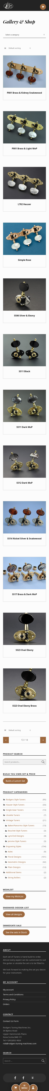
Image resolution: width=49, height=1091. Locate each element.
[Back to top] (32, 1078)
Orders (6, 1004)
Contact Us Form (11, 1021)
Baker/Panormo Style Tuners (21, 825)
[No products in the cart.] (43, 7)
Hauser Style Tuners (15, 804)
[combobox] (24, 34)
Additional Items (13, 872)
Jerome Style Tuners (17, 841)
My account (8, 989)
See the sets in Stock (16, 932)
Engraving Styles (13, 846)
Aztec (10, 851)
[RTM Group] (15, 1078)
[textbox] (24, 35)
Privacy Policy (9, 999)
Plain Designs (14, 867)
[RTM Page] (23, 1078)
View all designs (14, 914)
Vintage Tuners (13, 820)
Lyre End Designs (16, 836)
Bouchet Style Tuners (17, 830)
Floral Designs (14, 856)
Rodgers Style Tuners (15, 799)
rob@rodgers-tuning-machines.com (19, 1043)
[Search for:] (24, 1061)
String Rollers (14, 877)
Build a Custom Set (15, 780)
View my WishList (14, 896)
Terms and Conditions (13, 994)
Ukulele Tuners (13, 815)
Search (43, 762)
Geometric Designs (17, 862)
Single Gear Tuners (15, 810)
